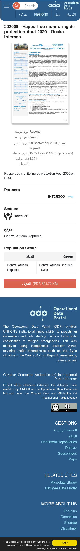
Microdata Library (64, 482)
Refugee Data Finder (61, 488)
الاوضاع (71, 14)
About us (70, 510)
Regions (41, 14)
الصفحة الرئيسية (65, 430)
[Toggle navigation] (6, 5)
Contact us (69, 516)
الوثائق (72, 436)
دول (57, 14)
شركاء (23, 14)
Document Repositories (59, 441)
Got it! (65, 542)
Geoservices (67, 453)
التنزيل (40, 283)
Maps (72, 459)
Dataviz (71, 447)
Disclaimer (69, 528)
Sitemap (70, 522)
